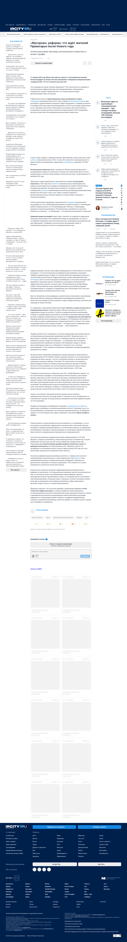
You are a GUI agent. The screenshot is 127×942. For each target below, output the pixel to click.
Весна (35, 841)
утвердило (71, 202)
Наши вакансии (11, 844)
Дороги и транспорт (39, 847)
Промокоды (32, 25)
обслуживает (68, 162)
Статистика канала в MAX (14, 853)
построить (44, 190)
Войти (37, 557)
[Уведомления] (115, 29)
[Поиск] (111, 29)
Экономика (103, 850)
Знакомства (42, 25)
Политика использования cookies (73, 924)
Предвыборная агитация (14, 850)
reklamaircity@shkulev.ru (99, 914)
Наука (59, 850)
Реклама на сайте (11, 838)
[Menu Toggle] (7, 29)
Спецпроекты (103, 853)
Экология (102, 847)
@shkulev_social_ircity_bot (82, 916)
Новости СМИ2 (36, 569)
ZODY (103, 25)
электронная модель (78, 101)
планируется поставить (76, 406)
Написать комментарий (43, 63)
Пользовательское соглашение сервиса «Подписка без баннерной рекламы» (85, 929)
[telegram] (34, 869)
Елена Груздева (42, 510)
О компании (10, 835)
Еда (34, 850)
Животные (36, 853)
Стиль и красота (104, 841)
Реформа (79, 517)
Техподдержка (10, 847)
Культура (60, 841)
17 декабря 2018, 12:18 (36, 58)
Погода (50, 25)
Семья (101, 835)
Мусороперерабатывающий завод (63, 517)
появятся (54, 184)
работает (33, 160)
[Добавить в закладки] (85, 63)
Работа (80, 850)
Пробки (64, 29)
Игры (108, 25)
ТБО (86, 517)
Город (34, 844)
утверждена (35, 101)
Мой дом (60, 847)
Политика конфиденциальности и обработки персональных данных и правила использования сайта (91, 931)
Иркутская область (37, 517)
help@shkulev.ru (18, 930)
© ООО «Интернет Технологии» (35, 936)
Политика (81, 844)
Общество (81, 835)
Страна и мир (103, 844)
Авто (34, 835)
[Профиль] (120, 29)
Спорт (101, 838)
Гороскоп (76, 25)
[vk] (39, 869)
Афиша (68, 25)
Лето (58, 844)
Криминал (60, 838)
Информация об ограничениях (73, 921)
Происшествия (83, 847)
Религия (81, 856)
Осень (80, 841)
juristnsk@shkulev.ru (48, 928)
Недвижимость (21, 25)
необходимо (34, 280)
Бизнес (35, 838)
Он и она (81, 838)
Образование (61, 856)
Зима (58, 835)
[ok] (49, 869)
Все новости (10, 25)
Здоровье (36, 856)
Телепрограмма (59, 25)
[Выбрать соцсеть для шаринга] (89, 63)
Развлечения (82, 853)
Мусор (48, 517)
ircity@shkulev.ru (26, 927)
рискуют (77, 458)
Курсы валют (85, 25)
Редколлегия (95, 25)
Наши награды (11, 841)
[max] (44, 869)
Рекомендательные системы (72, 926)
